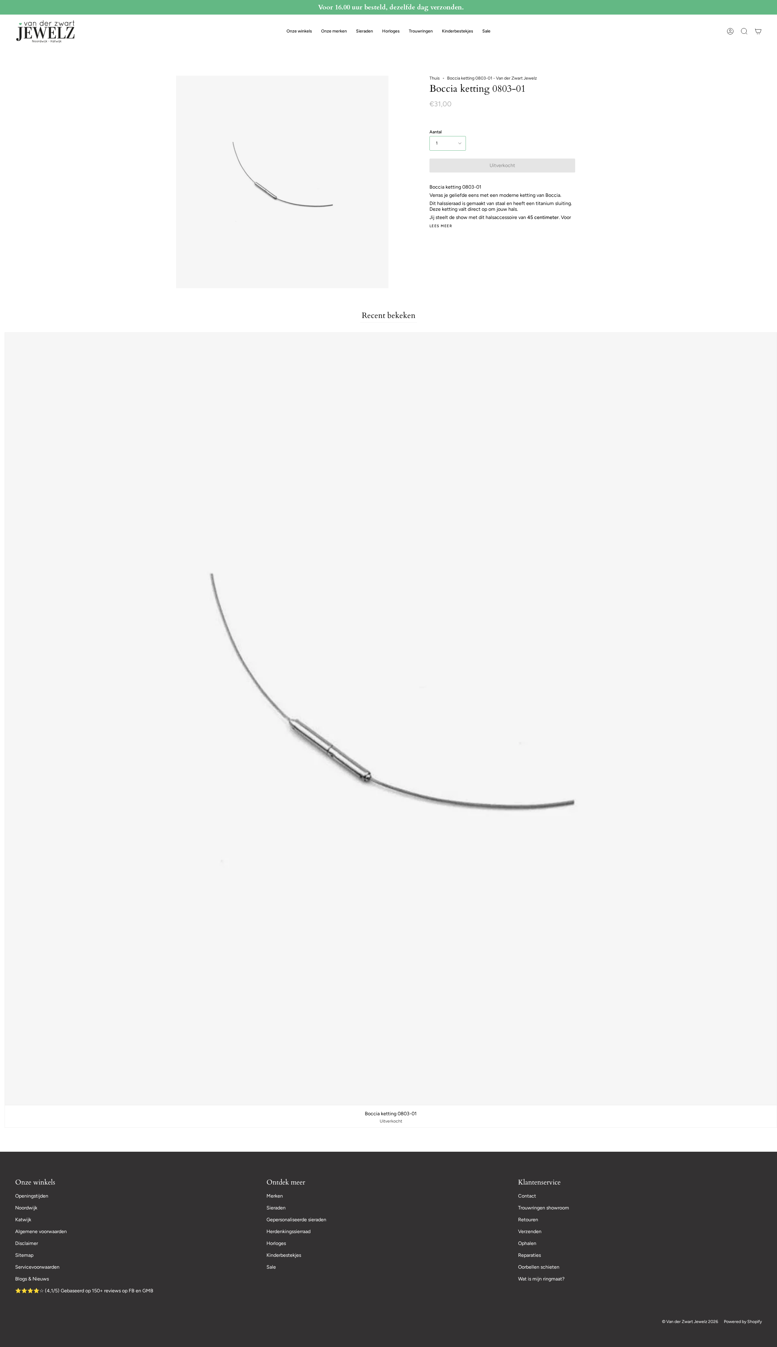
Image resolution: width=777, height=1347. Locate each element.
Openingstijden (31, 1196)
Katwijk (23, 1219)
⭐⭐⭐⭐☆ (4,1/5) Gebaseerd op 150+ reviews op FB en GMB (84, 1291)
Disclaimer (26, 1243)
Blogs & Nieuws (32, 1279)
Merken (274, 1196)
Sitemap (24, 1255)
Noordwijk (26, 1208)
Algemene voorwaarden (41, 1231)
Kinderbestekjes (283, 1255)
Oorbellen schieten (538, 1267)
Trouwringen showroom (543, 1208)
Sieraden (276, 1208)
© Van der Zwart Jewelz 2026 (690, 1321)
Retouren (528, 1219)
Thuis (434, 78)
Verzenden (529, 1231)
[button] (299, 31)
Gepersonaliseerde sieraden (296, 1219)
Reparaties (529, 1255)
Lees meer (440, 226)
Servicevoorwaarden (37, 1267)
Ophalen (527, 1243)
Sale (271, 1267)
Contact (527, 1196)
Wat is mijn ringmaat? (541, 1279)
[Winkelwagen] (758, 31)
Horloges (276, 1243)
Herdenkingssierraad (288, 1231)
